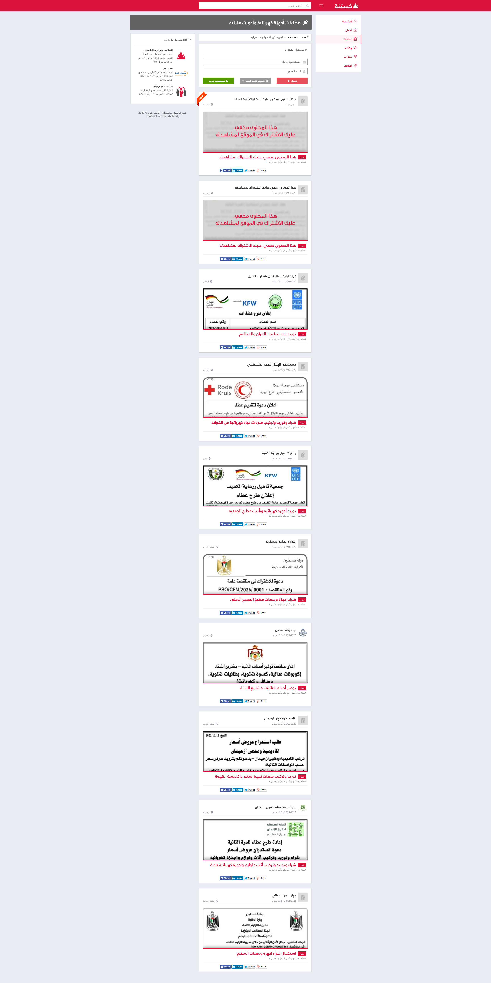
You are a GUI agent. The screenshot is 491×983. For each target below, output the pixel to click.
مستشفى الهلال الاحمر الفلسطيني (271, 365)
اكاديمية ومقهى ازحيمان (280, 718)
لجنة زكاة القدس (285, 630)
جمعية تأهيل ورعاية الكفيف (278, 453)
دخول (293, 80)
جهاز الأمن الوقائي (284, 895)
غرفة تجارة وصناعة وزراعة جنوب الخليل (272, 276)
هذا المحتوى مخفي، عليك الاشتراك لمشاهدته (265, 99)
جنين (205, 458)
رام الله (206, 104)
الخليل (206, 281)
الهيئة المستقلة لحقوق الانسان (275, 807)
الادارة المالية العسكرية (281, 541)
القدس (206, 635)
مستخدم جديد (217, 80)
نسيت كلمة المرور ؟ (254, 80)
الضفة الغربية (209, 547)
